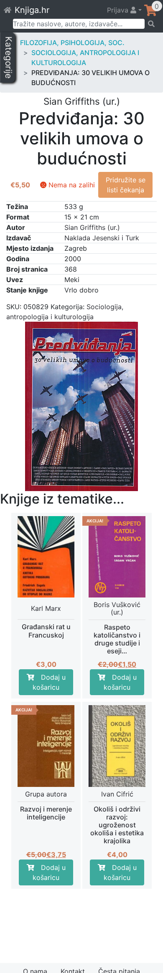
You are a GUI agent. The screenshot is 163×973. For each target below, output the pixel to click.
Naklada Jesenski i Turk (101, 238)
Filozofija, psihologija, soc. (72, 42)
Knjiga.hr (32, 10)
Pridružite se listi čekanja (125, 185)
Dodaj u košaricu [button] (49, 682)
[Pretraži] (151, 23)
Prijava (118, 10)
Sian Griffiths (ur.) (92, 227)
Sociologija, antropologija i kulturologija (85, 57)
